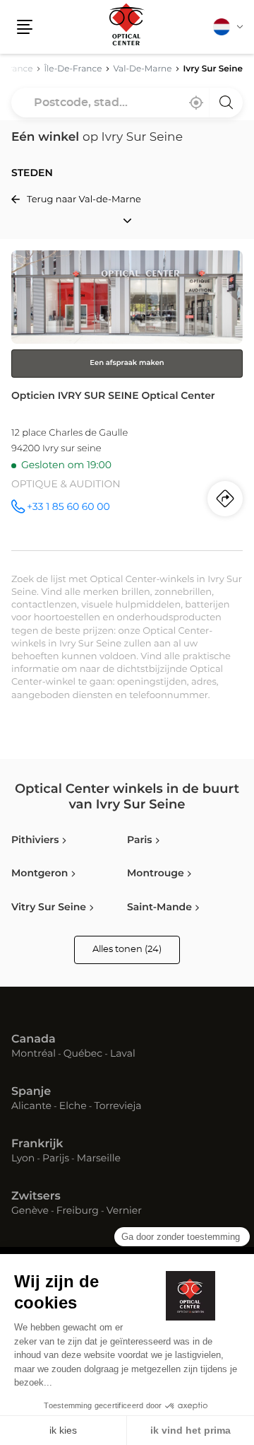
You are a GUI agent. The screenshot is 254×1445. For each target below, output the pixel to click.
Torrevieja (117, 1107)
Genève (30, 1211)
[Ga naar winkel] (127, 400)
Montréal (33, 1054)
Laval (122, 1054)
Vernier (124, 1211)
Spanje (31, 1092)
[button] (24, 27)
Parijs (55, 1159)
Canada (33, 1039)
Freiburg (77, 1211)
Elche (73, 1107)
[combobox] (127, 102)
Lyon (23, 1159)
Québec (83, 1054)
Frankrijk (37, 1144)
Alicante (31, 1107)
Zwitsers (36, 1196)
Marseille (99, 1159)
